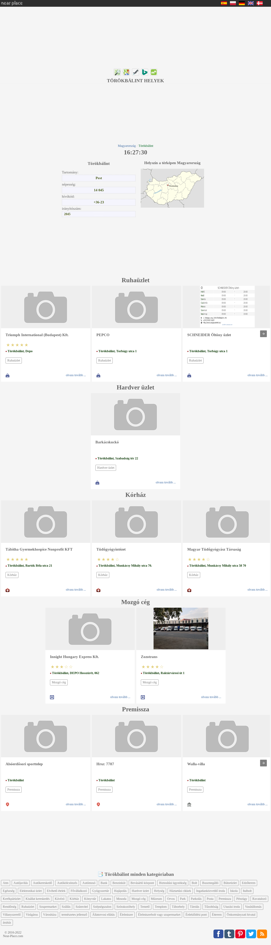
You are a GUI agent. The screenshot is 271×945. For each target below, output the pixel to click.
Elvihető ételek (56, 890)
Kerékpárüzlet (11, 898)
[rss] (262, 934)
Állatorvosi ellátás (103, 914)
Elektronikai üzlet (31, 890)
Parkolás (196, 898)
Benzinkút (118, 883)
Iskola (234, 890)
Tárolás (194, 906)
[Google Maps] (126, 72)
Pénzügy (241, 898)
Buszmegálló (210, 883)
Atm (5, 883)
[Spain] (224, 4)
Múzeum (156, 898)
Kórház (12, 575)
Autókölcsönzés (67, 883)
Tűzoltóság (211, 906)
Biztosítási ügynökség (172, 883)
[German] (242, 4)
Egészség (8, 890)
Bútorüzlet (230, 883)
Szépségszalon (102, 906)
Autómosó (88, 883)
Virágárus (32, 914)
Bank (104, 883)
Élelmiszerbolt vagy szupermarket (159, 914)
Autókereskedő (42, 883)
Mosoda (121, 898)
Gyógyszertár (100, 890)
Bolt (194, 883)
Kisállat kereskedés (38, 898)
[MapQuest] (153, 72)
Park (183, 898)
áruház (7, 922)
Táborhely (178, 906)
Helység (159, 890)
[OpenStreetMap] (117, 72)
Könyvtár (90, 898)
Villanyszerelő (12, 914)
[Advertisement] (119, 36)
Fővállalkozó (79, 890)
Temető (145, 906)
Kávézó (59, 898)
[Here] (135, 72)
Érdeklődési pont (196, 914)
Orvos (171, 898)
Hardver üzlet (105, 467)
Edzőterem (248, 883)
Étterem (217, 914)
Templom (161, 906)
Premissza (13, 789)
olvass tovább (74, 375)
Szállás (66, 906)
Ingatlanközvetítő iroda (210, 890)
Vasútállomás (253, 906)
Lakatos (106, 898)
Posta (210, 898)
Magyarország (127, 145)
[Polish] (233, 4)
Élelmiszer (126, 914)
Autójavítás (20, 883)
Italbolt (247, 890)
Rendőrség (9, 906)
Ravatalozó (259, 898)
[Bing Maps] (144, 72)
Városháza (49, 914)
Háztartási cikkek (180, 890)
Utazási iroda (231, 906)
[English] (251, 4)
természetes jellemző (74, 914)
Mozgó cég (59, 682)
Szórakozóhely (125, 906)
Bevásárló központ (142, 883)
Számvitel (82, 906)
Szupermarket (48, 906)
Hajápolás (120, 890)
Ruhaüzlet (13, 360)
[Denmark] (260, 4)
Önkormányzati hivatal (241, 914)
